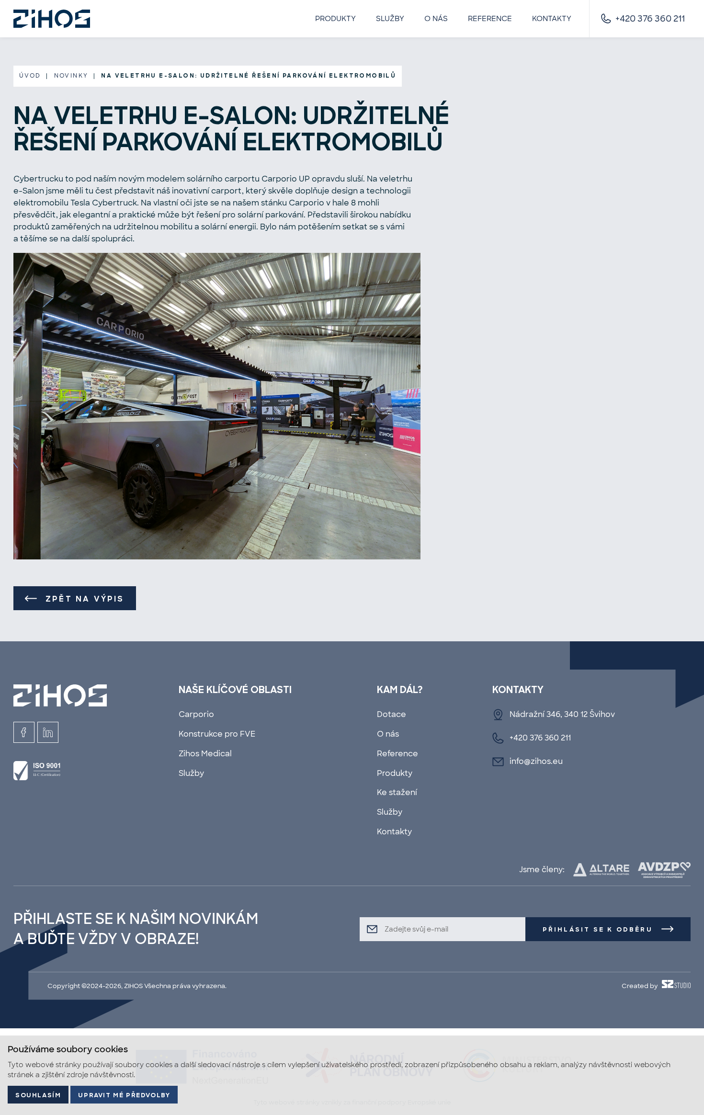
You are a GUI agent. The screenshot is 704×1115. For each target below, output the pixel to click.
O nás (436, 18)
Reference (490, 18)
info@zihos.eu (536, 761)
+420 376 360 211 (650, 18)
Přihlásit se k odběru (598, 930)
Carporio (196, 714)
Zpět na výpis (85, 599)
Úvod (30, 76)
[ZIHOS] (51, 19)
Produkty (335, 18)
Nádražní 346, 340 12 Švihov (562, 714)
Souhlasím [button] (38, 1095)
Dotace (391, 714)
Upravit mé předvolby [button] (124, 1095)
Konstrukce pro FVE (217, 734)
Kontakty (551, 18)
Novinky (71, 76)
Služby (390, 18)
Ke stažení (397, 792)
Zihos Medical (205, 754)
